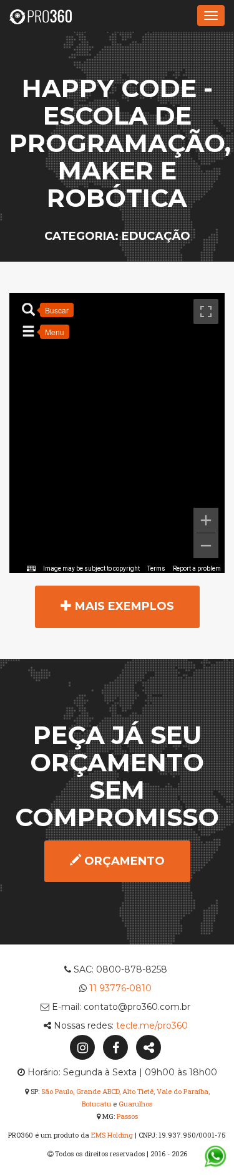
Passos (127, 1116)
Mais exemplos (123, 606)
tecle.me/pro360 (152, 1025)
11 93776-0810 (120, 988)
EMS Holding (112, 1134)
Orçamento (123, 861)
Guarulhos (135, 1103)
